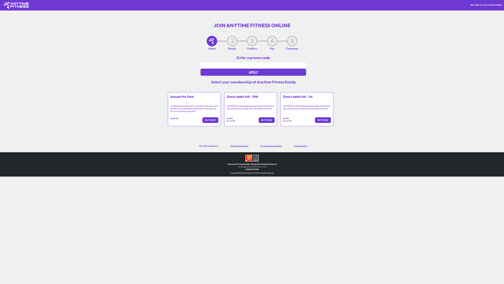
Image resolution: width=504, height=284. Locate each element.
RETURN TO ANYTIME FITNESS (486, 5)
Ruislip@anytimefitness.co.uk (252, 166)
